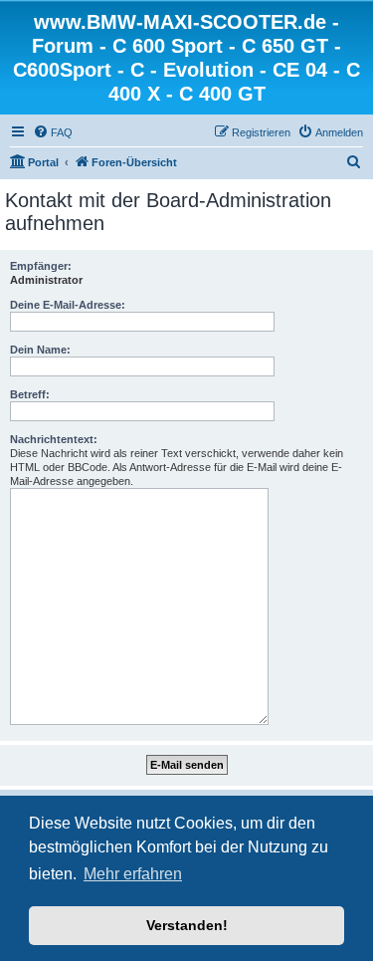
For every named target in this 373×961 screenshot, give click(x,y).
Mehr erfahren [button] (133, 873)
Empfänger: (41, 266)
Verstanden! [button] (187, 925)
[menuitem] (53, 132)
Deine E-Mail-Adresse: (67, 305)
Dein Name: (40, 350)
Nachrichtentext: (53, 439)
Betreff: (30, 394)
